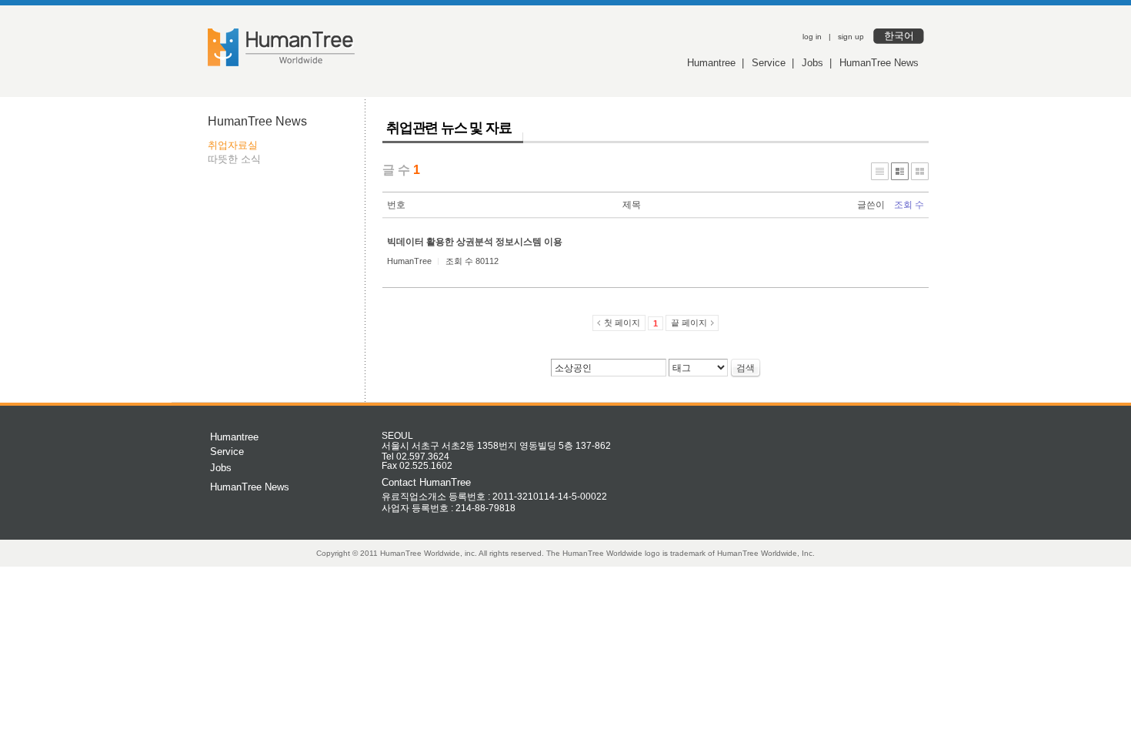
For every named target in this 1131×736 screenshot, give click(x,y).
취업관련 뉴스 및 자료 (449, 127)
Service (769, 63)
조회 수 (909, 204)
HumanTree (409, 261)
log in (812, 36)
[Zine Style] (900, 171)
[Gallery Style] (920, 171)
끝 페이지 (689, 322)
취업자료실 (233, 145)
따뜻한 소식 (234, 159)
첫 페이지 (622, 322)
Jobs (812, 63)
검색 (745, 368)
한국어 (899, 36)
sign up (851, 36)
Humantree (711, 63)
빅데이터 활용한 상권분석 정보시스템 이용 (474, 241)
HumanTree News (879, 63)
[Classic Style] (880, 171)
